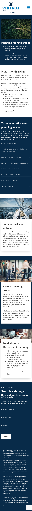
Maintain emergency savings (11, 157)
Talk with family (7, 186)
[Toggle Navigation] (28, 7)
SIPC (7, 457)
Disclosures (6, 506)
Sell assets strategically (10, 174)
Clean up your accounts (10, 180)
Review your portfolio (9, 143)
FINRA (4, 457)
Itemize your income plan (10, 169)
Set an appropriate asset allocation (14, 163)
